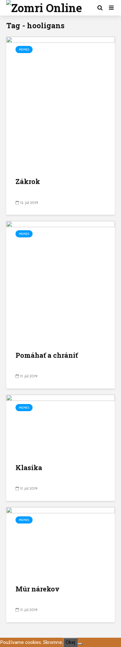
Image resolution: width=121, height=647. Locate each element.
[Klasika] (60, 425)
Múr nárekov (38, 588)
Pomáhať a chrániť (47, 355)
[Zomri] (80, 644)
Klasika (29, 467)
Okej (70, 642)
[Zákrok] (60, 103)
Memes (24, 49)
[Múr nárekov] (60, 542)
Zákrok (28, 181)
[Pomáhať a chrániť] (60, 282)
